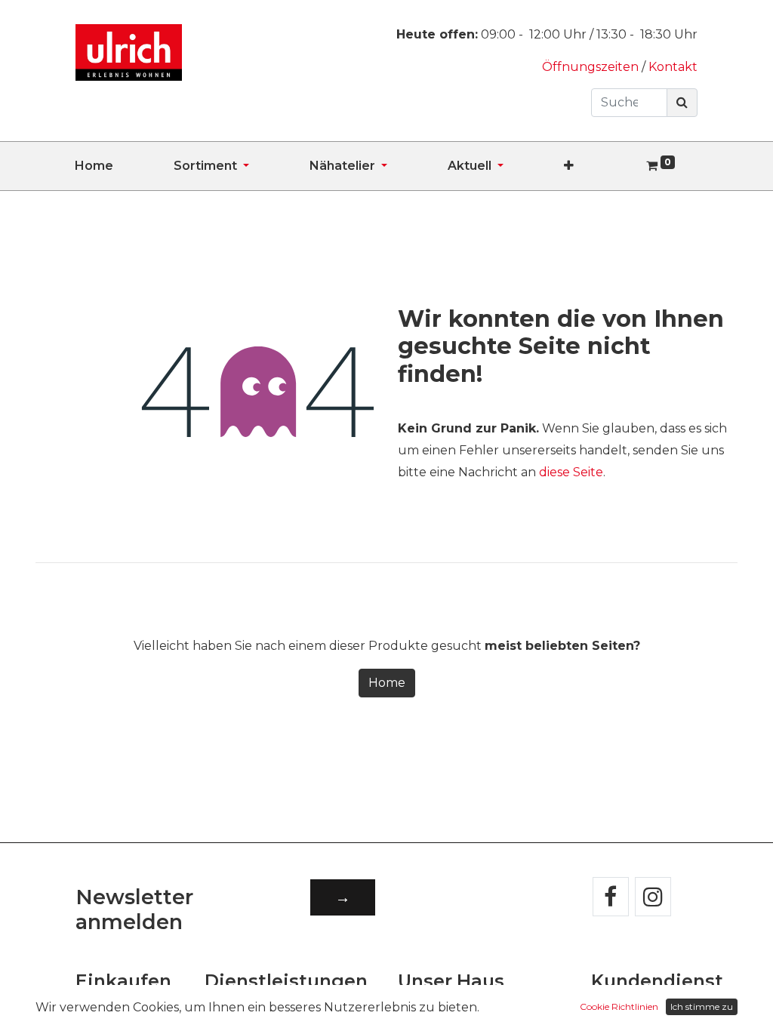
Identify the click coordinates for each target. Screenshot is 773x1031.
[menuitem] (124, 166)
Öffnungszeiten (592, 67)
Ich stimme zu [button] (701, 1006)
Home (386, 683)
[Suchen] (682, 102)
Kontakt (673, 67)
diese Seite (571, 472)
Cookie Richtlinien (619, 1006)
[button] (599, 166)
